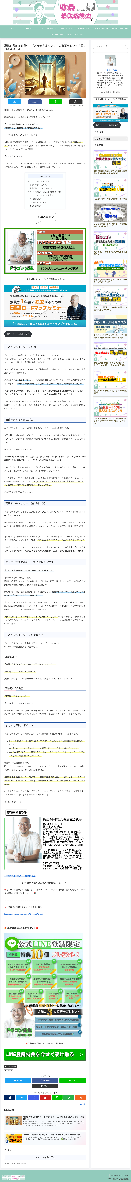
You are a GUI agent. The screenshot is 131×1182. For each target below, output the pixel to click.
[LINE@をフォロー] (57, 1097)
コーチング (9, 1070)
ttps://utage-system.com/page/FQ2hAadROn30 (23, 914)
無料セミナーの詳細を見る (18, 334)
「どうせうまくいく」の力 (40, 181)
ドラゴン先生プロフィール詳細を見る (20, 876)
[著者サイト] (9, 1097)
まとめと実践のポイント (39, 206)
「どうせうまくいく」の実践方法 (42, 195)
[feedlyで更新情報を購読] (68, 1097)
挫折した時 (37, 199)
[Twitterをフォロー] (21, 1097)
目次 (42, 176)
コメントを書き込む (45, 1157)
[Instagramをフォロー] (33, 1097)
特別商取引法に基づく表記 (119, 1175)
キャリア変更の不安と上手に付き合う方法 (45, 192)
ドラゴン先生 (110, 70)
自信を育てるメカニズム (39, 185)
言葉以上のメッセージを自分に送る (43, 188)
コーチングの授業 (11, 1066)
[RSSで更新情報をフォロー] (80, 1097)
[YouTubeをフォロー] (45, 1097)
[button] (125, 46)
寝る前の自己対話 (39, 202)
